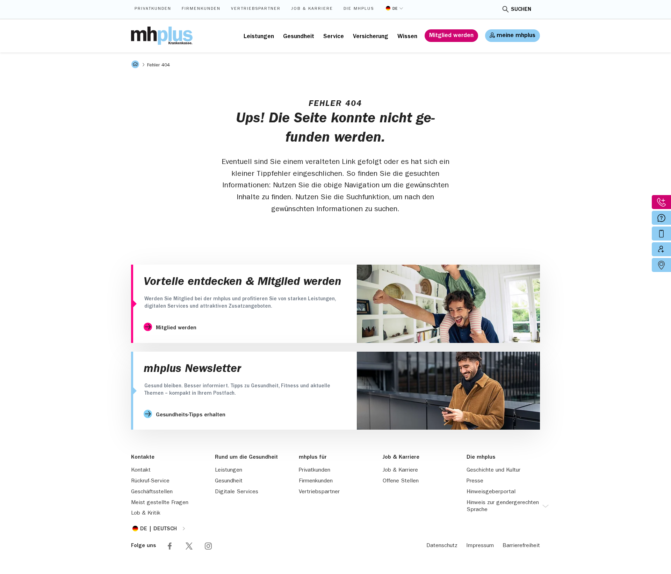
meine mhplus (516, 36)
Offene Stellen (401, 481)
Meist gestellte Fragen (159, 503)
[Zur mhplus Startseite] (162, 36)
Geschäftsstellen (152, 492)
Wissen (407, 37)
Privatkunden (153, 9)
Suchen (521, 10)
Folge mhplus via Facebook (170, 546)
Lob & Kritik (145, 513)
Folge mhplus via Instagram (208, 546)
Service (333, 37)
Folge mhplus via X (189, 546)
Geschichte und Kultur (493, 470)
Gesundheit (298, 37)
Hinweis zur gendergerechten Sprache (503, 506)
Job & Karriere (312, 9)
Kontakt (141, 470)
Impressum (480, 546)
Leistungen (259, 37)
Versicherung (370, 37)
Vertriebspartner (256, 9)
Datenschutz (441, 546)
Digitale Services (236, 492)
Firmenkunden (201, 9)
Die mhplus (359, 9)
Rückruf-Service (150, 481)
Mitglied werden (451, 36)
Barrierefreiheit (521, 546)
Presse (475, 481)
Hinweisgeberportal (491, 492)
